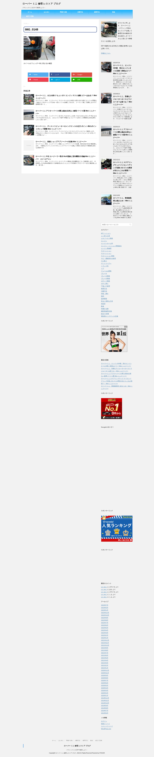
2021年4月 (104, 660)
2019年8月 (104, 708)
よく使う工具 (105, 236)
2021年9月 (104, 648)
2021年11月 (105, 643)
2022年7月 (104, 623)
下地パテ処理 (105, 286)
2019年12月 (105, 698)
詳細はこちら (106, 53)
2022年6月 (104, 625)
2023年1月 (104, 610)
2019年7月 (104, 710)
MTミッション (106, 233)
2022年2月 (104, 635)
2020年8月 (104, 678)
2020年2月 (104, 693)
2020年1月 (104, 695)
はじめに (46, 12)
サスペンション (106, 251)
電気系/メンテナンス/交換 (109, 316)
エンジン (104, 241)
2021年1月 (104, 668)
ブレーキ (104, 273)
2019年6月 (104, 713)
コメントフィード (107, 726)
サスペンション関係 (107, 256)
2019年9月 (104, 705)
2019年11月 (105, 700)
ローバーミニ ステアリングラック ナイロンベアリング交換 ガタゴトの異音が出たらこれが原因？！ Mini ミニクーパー (122, 167)
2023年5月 (104, 607)
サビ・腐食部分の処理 (108, 258)
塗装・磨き (104, 293)
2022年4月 (104, 630)
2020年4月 (104, 688)
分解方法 (80, 12)
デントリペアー (106, 263)
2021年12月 (105, 640)
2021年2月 (104, 665)
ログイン (104, 721)
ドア (102, 268)
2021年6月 (104, 655)
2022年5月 (104, 628)
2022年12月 (105, 612)
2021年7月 (104, 653)
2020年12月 (105, 670)
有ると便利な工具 (107, 301)
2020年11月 (105, 673)
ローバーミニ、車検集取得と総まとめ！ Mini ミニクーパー (122, 200)
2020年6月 (104, 683)
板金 (113, 12)
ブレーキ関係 (105, 276)
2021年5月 (104, 658)
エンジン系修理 (106, 248)
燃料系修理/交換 (106, 311)
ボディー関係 (105, 281)
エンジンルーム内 (107, 243)
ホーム (30, 12)
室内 (102, 296)
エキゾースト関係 (107, 238)
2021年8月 (104, 650)
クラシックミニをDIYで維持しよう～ (77, 750)
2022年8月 (104, 620)
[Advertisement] (117, 468)
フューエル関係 (106, 271)
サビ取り (104, 261)
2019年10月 (105, 703)
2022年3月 (104, 633)
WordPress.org (106, 729)
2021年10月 (105, 645)
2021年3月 (104, 663)
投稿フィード (105, 724)
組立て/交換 (30, 16)
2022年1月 (104, 638)
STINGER (102, 753)
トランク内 (104, 266)
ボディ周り (104, 283)
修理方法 (97, 12)
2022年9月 (104, 618)
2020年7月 (104, 680)
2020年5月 (104, 685)
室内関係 (104, 298)
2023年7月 (104, 605)
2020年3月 (104, 690)
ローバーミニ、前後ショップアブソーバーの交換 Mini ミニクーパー (61, 141)
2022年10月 (105, 615)
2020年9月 (104, 675)
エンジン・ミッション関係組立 (111, 246)
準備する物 (63, 12)
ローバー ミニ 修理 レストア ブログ (42, 3)
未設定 (103, 303)
